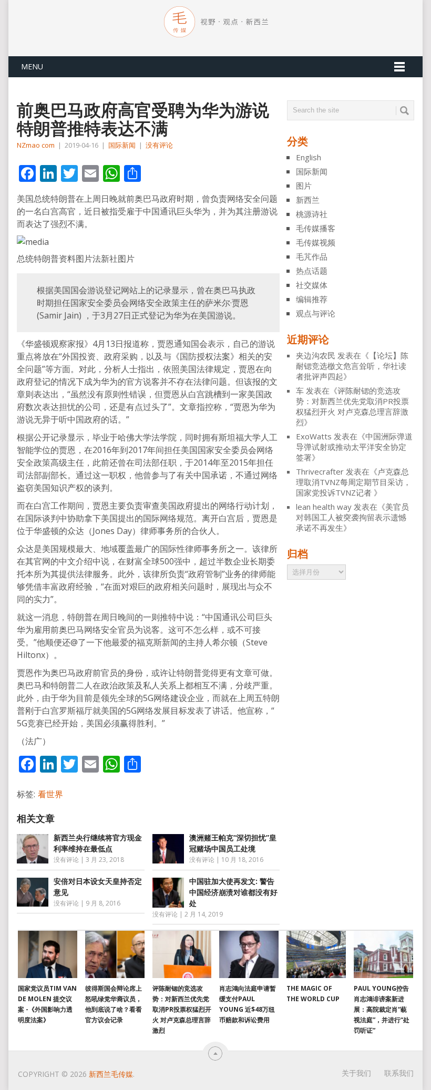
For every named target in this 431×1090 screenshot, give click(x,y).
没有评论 (159, 145)
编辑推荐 (311, 299)
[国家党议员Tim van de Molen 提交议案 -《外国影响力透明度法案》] (47, 954)
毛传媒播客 (315, 228)
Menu (32, 66)
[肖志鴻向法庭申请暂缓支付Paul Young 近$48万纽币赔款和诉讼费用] (249, 954)
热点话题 (311, 270)
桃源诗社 (311, 214)
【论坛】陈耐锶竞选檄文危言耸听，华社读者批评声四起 (352, 366)
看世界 (50, 794)
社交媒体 (311, 285)
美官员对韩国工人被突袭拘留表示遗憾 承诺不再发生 (352, 517)
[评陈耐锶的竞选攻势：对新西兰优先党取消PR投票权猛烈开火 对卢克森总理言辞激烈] (182, 954)
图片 (304, 185)
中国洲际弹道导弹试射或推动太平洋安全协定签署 (354, 446)
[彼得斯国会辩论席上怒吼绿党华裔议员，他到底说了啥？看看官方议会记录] (115, 954)
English (308, 157)
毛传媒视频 (315, 242)
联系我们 (399, 1073)
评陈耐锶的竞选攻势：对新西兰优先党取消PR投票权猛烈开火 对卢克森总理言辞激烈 (352, 406)
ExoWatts (314, 436)
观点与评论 (315, 313)
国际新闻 (122, 145)
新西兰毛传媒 (111, 1074)
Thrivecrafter (320, 471)
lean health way (324, 506)
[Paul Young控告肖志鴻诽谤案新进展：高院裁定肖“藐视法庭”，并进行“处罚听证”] (383, 954)
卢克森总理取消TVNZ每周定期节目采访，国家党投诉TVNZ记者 (353, 482)
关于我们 (356, 1073)
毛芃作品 (311, 256)
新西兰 (308, 199)
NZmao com (36, 145)
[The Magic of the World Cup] (316, 954)
